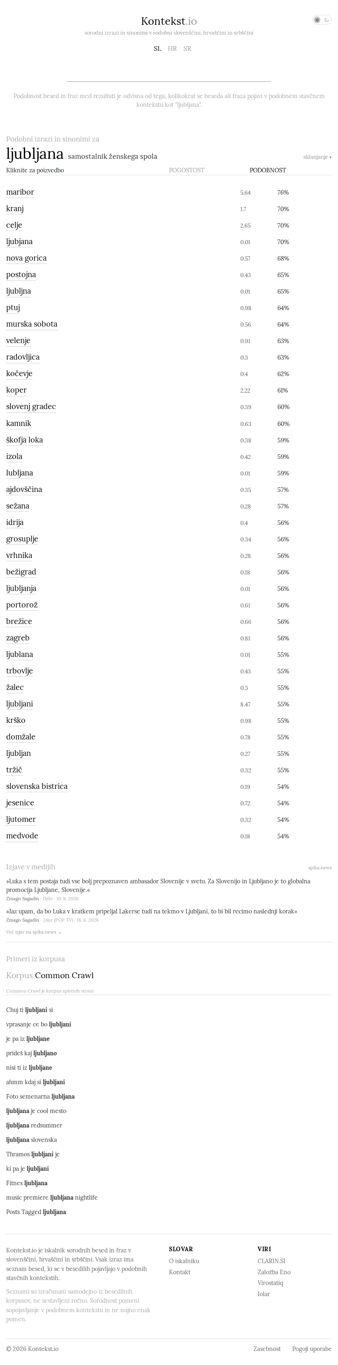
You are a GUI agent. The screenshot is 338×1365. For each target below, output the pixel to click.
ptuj (13, 307)
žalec (15, 687)
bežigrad (21, 572)
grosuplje (22, 539)
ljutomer (21, 819)
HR (172, 48)
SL (157, 48)
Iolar (264, 1294)
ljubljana (35, 153)
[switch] (322, 20)
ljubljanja (21, 588)
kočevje (19, 373)
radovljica (23, 357)
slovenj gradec (31, 406)
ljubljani (19, 703)
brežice (19, 621)
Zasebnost (267, 1349)
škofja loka (24, 440)
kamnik (18, 423)
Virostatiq (270, 1283)
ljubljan (18, 753)
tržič (14, 769)
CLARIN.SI (272, 1261)
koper (16, 390)
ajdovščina (24, 489)
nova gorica (26, 258)
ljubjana (19, 241)
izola (14, 456)
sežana (17, 506)
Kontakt (179, 1272)
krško (16, 720)
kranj (14, 208)
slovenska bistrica (37, 786)
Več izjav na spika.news (34, 932)
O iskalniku (184, 1261)
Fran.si (185, 192)
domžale (20, 736)
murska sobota (31, 324)
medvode (22, 835)
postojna (21, 274)
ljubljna (18, 291)
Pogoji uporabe (312, 1349)
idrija (14, 522)
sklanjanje (317, 156)
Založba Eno (274, 1272)
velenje (18, 340)
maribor (20, 192)
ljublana (19, 654)
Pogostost (186, 170)
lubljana (19, 473)
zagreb (18, 637)
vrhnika (19, 555)
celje (14, 225)
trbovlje (19, 670)
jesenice (20, 802)
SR (187, 48)
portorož (22, 605)
